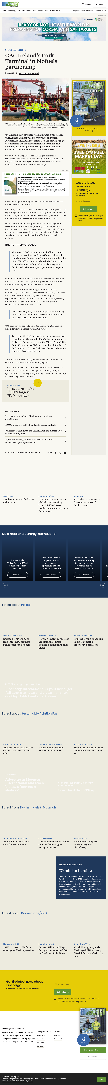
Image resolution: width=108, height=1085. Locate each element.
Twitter (57, 1035)
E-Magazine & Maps (93, 1050)
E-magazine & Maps (78, 11)
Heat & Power (31, 11)
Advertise (98, 11)
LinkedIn (57, 1032)
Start (4, 11)
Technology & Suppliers (16, 11)
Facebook (58, 1039)
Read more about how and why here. (17, 1081)
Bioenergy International (29, 73)
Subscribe (89, 11)
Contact (40, 1046)
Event (104, 11)
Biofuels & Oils (43, 11)
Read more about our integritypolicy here (90, 219)
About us (40, 1043)
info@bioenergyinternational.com (18, 1042)
